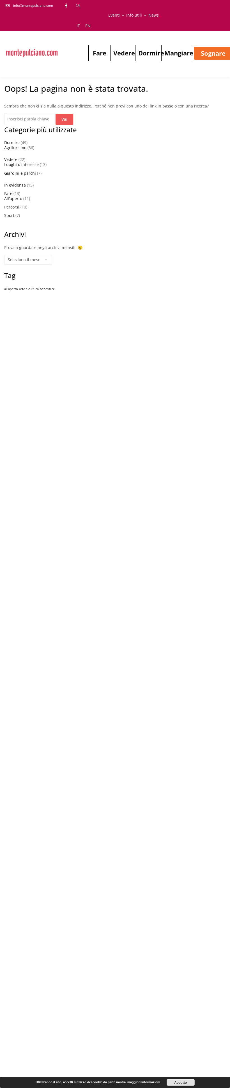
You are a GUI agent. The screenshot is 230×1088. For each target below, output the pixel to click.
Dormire (151, 53)
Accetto (180, 1082)
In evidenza (15, 185)
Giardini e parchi (20, 173)
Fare (99, 53)
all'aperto (11, 289)
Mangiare (178, 53)
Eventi (114, 15)
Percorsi (11, 207)
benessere (47, 289)
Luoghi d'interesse (21, 164)
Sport (9, 215)
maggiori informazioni (143, 1082)
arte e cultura (29, 289)
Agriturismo (15, 147)
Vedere (124, 53)
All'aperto (13, 198)
